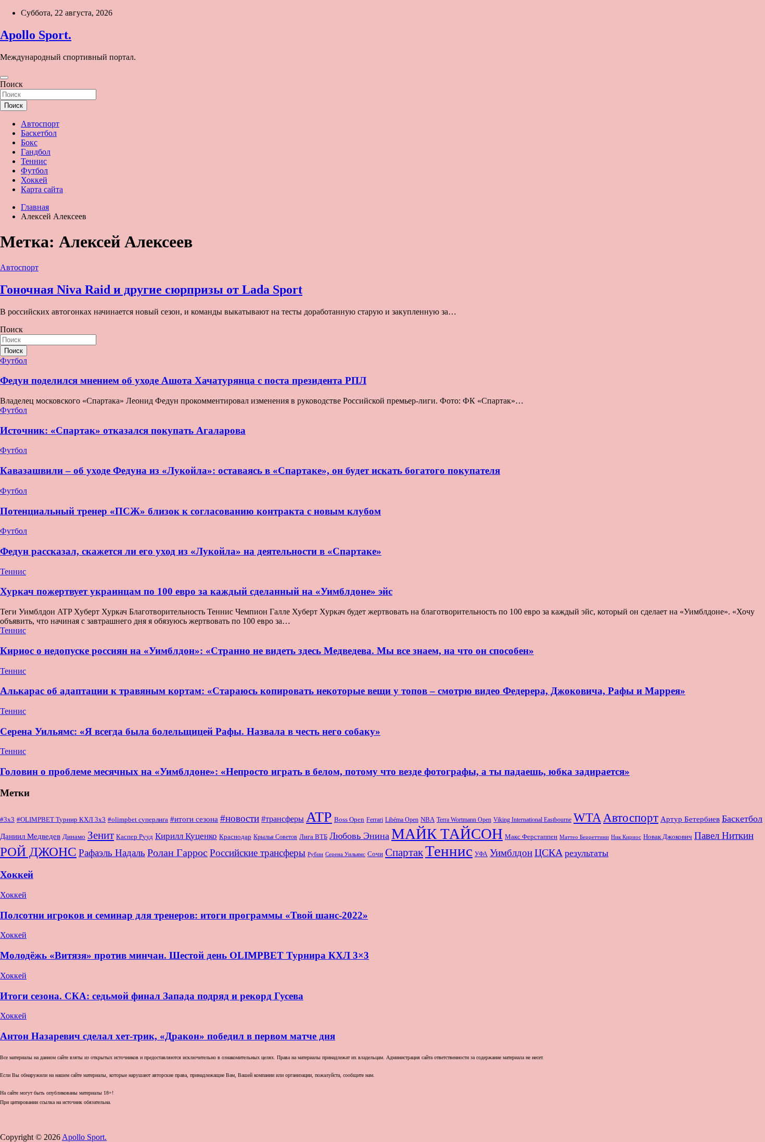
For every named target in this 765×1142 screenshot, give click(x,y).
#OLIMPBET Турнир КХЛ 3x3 (61, 819)
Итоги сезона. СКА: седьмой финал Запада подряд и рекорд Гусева (151, 995)
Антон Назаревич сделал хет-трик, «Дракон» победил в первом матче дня (167, 1036)
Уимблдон (511, 852)
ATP (319, 817)
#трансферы (282, 819)
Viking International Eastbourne (532, 819)
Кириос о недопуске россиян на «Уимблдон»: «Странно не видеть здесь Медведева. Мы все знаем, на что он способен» (267, 650)
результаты (586, 853)
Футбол (34, 170)
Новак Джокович (667, 836)
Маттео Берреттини (584, 837)
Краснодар (235, 836)
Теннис (34, 161)
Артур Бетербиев (690, 818)
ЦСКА (548, 852)
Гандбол (35, 151)
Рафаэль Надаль (112, 852)
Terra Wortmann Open (464, 819)
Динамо (73, 836)
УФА (481, 854)
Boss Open (349, 819)
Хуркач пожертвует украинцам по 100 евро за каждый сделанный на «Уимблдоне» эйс (196, 591)
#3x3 (7, 819)
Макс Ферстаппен (531, 836)
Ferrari (374, 819)
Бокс (29, 142)
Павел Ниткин (724, 835)
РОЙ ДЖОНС (38, 852)
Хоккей (34, 179)
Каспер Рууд (134, 836)
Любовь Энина (359, 836)
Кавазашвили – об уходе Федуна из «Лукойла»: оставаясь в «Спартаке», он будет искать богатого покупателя (250, 470)
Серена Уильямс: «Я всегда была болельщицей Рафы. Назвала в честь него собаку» (190, 731)
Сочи (375, 854)
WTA (587, 817)
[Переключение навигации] (4, 77)
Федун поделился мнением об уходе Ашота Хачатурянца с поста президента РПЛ (183, 380)
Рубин (315, 854)
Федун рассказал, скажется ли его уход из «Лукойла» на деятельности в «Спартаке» (190, 551)
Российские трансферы (257, 853)
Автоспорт (40, 123)
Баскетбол (39, 133)
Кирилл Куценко (186, 836)
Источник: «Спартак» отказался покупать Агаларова (123, 430)
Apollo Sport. (35, 35)
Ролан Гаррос (177, 852)
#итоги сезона (194, 819)
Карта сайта (42, 189)
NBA (427, 819)
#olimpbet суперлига (138, 819)
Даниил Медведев (30, 836)
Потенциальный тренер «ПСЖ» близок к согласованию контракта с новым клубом (190, 511)
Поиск (11, 84)
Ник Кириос (626, 837)
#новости (239, 818)
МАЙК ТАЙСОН (447, 833)
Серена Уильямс (345, 854)
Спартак (404, 852)
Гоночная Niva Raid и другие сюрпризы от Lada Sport (151, 289)
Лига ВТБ (313, 836)
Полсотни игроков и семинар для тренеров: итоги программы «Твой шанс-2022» (184, 915)
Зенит (100, 835)
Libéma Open (401, 819)
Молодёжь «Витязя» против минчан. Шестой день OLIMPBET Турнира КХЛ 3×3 (184, 955)
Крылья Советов (275, 836)
